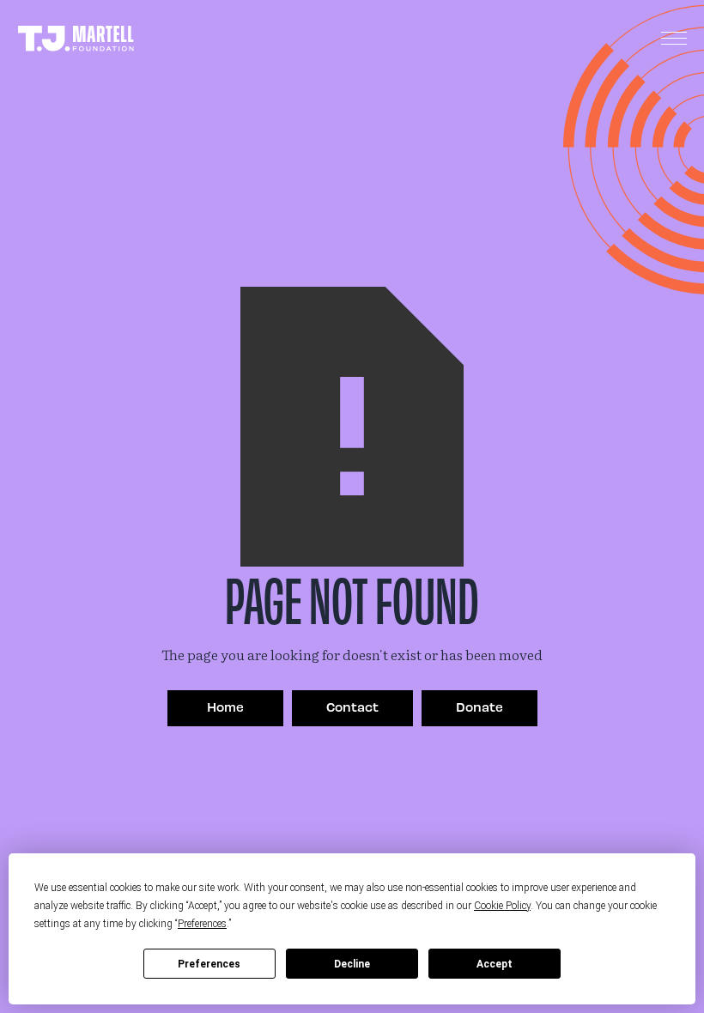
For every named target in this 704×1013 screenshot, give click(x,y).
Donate (479, 706)
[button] (674, 39)
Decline (352, 964)
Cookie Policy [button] (502, 906)
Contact (352, 706)
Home (225, 706)
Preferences (209, 964)
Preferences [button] (202, 924)
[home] (76, 39)
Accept (494, 964)
